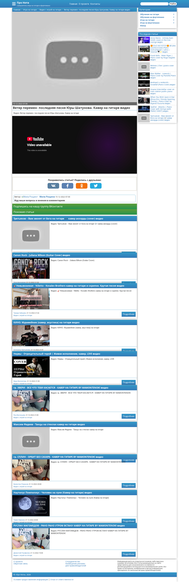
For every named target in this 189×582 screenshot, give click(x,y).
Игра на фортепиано (150, 23)
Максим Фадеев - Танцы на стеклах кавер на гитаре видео (49, 424)
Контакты (95, 3)
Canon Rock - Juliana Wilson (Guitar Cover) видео (41, 255)
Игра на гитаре (147, 20)
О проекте (84, 3)
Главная (73, 3)
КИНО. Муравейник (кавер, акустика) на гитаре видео (46, 322)
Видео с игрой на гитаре (22, 315)
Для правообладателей (75, 566)
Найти (173, 4)
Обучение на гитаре (149, 14)
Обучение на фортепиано (152, 17)
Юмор (143, 25)
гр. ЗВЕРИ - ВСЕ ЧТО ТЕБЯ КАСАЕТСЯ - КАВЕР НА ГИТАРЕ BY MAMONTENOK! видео (60, 387)
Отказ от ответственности (61, 579)
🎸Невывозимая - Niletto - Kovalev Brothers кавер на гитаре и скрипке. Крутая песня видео (68, 285)
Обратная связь (20, 564)
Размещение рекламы (75, 564)
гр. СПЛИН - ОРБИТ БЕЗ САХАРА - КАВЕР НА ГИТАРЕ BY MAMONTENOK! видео (58, 456)
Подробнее (128, 314)
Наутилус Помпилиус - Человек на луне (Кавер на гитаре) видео (52, 492)
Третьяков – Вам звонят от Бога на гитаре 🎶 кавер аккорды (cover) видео (58, 218)
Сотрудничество (72, 562)
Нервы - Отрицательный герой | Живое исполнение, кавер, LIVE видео (56, 353)
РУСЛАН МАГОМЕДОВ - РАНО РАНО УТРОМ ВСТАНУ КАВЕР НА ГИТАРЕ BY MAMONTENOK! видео (69, 525)
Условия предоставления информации (30, 579)
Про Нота (23, 2)
